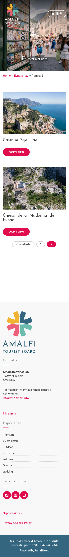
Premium (8, 435)
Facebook (7, 495)
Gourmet (8, 465)
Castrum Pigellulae (20, 140)
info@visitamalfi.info (16, 398)
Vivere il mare (11, 441)
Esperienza (21, 75)
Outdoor (8, 447)
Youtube (24, 495)
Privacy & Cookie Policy (17, 523)
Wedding (8, 471)
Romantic (9, 453)
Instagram (16, 495)
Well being (8, 459)
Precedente (23, 244)
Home (7, 75)
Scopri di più (16, 152)
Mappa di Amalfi (12, 513)
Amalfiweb (42, 550)
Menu (58, 13)
